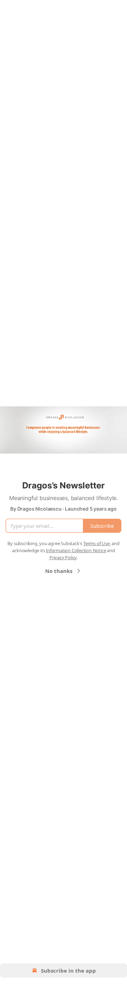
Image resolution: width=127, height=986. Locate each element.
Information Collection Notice (76, 550)
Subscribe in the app (68, 970)
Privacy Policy (63, 557)
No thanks (58, 570)
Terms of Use (96, 543)
